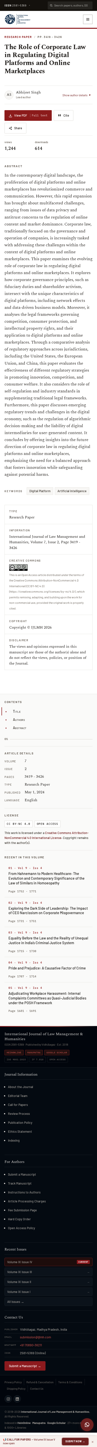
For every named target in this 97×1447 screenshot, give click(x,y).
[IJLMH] (17, 19)
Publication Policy (20, 1123)
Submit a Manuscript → (25, 1366)
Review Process (19, 1114)
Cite (66, 115)
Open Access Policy (21, 1228)
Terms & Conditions (70, 1382)
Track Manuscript (20, 1183)
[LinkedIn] (17, 1399)
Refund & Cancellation (39, 1382)
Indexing (14, 1140)
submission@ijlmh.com (35, 1337)
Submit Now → (75, 1441)
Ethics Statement (20, 1131)
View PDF (31, 115)
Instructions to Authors (24, 1192)
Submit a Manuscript (22, 1174)
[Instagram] (8, 1399)
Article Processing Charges (27, 1201)
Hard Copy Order (19, 1219)
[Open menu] (88, 19)
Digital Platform (39, 491)
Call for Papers (18, 1105)
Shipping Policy (16, 1388)
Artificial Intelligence (72, 491)
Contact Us (37, 1388)
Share (18, 128)
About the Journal (20, 1087)
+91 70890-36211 (31, 1345)
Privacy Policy (13, 1382)
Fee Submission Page (22, 1210)
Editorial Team (17, 1096)
